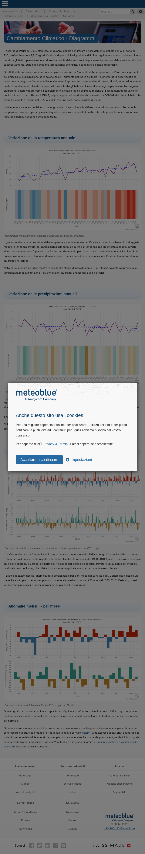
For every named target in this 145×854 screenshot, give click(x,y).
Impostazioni (80, 460)
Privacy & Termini (55, 444)
